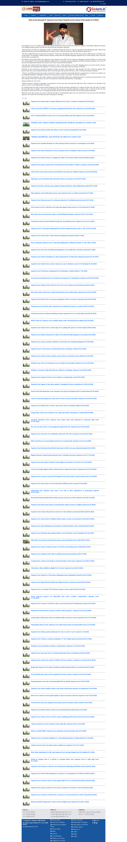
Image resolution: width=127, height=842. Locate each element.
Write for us (76, 829)
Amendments (43, 15)
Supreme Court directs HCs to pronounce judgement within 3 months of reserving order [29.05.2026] (63, 299)
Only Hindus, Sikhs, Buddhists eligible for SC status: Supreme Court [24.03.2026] (57, 568)
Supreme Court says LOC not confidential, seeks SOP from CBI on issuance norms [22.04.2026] (61, 434)
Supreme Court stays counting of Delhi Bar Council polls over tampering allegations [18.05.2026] (62, 342)
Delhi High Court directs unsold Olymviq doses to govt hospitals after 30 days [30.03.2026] (60, 540)
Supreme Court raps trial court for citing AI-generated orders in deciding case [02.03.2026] (60, 653)
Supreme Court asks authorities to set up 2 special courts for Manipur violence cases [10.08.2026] (63, 150)
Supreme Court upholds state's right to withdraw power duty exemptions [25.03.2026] (58, 554)
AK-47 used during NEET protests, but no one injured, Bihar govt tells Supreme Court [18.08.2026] (62, 115)
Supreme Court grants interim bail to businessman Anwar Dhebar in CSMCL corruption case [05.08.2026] (65, 165)
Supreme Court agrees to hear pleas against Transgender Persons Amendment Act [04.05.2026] (62, 384)
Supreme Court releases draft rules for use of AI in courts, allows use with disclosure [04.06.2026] (62, 285)
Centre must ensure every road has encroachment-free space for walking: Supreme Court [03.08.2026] (64, 172)
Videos (74, 836)
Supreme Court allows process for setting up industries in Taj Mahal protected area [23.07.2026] (62, 200)
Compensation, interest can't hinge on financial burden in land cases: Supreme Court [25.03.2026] (62, 561)
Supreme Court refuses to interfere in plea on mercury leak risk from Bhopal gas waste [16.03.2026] (63, 603)
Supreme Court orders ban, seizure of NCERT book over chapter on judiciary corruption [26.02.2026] (63, 660)
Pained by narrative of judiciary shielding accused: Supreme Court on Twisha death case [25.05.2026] (63, 313)
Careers (74, 831)
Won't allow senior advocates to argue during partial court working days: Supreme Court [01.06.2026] (63, 292)
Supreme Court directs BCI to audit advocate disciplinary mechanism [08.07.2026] (57, 235)
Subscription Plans (70, 1)
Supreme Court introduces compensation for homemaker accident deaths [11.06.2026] (59, 271)
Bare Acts (57, 15)
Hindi (104, 3)
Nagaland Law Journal (58, 840)
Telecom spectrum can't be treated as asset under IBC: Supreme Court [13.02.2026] (58, 724)
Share (25, 1)
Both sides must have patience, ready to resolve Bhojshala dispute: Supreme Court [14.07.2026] (62, 214)
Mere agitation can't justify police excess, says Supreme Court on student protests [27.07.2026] (62, 193)
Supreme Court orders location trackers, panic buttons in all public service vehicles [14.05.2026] (62, 356)
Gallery (74, 834)
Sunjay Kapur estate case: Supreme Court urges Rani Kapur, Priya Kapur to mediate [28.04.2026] (62, 412)
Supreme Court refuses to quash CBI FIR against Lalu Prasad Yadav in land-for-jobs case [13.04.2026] (64, 476)
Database (33, 15)
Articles (64, 15)
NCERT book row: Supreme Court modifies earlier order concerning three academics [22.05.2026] (62, 320)
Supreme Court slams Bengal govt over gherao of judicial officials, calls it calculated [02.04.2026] (62, 526)
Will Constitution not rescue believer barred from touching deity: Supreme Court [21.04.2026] (61, 441)
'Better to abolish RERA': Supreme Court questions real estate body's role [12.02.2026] (58, 731)
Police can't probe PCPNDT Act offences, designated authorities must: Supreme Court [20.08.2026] (63, 108)
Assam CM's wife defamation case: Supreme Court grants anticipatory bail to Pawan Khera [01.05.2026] (64, 391)
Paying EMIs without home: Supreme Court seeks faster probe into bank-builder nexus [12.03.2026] (63, 625)
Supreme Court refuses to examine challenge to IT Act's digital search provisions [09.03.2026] (61, 639)
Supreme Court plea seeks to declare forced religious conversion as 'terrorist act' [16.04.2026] (61, 462)
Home (26, 15)
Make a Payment (77, 820)
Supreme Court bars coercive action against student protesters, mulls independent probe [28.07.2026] (64, 186)
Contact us (100, 15)
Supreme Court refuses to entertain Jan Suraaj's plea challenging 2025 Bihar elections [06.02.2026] (63, 766)
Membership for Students (79, 822)
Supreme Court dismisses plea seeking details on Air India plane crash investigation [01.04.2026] (62, 533)
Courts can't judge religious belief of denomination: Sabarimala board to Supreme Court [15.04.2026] (63, 469)
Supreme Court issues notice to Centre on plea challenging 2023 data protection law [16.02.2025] (62, 717)
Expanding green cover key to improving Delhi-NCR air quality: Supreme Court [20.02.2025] (60, 681)
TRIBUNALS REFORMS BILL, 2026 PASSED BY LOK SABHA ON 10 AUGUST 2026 (56, 137)
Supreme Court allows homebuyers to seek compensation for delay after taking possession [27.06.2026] (64, 257)
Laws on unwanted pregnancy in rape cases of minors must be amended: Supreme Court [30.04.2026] (64, 398)
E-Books (93, 15)
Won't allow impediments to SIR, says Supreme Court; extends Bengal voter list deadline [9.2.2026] (63, 752)
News (51, 15)
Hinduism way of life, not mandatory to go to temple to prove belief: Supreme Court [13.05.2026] (62, 363)
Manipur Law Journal (57, 838)
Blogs (86, 15)
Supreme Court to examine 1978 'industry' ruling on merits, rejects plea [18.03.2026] (58, 589)
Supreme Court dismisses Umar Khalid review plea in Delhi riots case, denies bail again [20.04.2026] (63, 448)
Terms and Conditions (58, 822)
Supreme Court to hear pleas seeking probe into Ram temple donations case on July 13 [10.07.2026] (63, 228)
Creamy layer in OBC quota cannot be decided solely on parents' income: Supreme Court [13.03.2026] (63, 617)
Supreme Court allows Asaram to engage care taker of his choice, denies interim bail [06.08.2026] (62, 158)
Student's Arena (79, 15)
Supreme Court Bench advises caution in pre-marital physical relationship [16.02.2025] (59, 710)
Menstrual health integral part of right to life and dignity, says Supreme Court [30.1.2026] (60, 802)
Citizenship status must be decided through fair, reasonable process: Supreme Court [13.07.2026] (62, 221)
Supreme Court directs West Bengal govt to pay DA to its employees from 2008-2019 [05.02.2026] (62, 773)
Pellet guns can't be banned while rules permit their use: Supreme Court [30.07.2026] (58, 179)
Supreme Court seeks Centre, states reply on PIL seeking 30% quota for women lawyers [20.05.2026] (63, 327)
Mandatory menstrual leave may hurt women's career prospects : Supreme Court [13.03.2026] (61, 610)
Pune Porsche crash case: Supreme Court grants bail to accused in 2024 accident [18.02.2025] (61, 702)
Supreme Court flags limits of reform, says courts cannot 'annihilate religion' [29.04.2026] (60, 405)
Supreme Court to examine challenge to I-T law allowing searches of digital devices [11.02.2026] (62, 738)
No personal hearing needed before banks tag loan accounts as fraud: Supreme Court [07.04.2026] (63, 497)
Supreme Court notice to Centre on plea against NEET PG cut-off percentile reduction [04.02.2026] (63, 780)
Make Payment (84, 1)
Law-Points (71, 15)
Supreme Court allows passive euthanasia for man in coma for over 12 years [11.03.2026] (60, 632)
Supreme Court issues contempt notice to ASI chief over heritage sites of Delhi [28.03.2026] (60, 547)
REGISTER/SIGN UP (98, 1)
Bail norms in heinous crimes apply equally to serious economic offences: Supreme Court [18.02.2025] (64, 695)
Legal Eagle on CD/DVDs (80, 824)
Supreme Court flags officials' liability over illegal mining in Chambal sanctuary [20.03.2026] (60, 582)
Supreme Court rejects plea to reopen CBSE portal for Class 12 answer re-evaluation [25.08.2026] (62, 101)
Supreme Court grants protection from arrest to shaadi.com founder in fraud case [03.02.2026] (62, 788)
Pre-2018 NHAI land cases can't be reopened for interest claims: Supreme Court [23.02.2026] (61, 674)
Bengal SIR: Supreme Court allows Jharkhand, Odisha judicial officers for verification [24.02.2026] (62, 667)
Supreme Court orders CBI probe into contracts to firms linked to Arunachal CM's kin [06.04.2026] (62, 512)
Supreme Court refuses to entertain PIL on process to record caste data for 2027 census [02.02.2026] (64, 795)
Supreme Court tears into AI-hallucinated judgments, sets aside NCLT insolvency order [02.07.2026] (63, 250)
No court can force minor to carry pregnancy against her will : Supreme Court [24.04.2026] (60, 427)
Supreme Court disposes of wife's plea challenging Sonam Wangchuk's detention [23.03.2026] (61, 575)
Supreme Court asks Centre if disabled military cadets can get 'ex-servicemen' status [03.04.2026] (62, 519)
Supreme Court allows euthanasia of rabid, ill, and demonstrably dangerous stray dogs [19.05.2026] (63, 335)
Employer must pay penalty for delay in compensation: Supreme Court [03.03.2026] (58, 646)
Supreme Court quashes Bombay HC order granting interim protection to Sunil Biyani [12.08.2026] (62, 143)
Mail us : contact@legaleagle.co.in (39, 1)
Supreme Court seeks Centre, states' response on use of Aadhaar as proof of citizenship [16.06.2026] (64, 264)
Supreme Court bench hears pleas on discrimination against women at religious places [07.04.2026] (63, 505)
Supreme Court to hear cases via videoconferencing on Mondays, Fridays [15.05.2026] (58, 349)
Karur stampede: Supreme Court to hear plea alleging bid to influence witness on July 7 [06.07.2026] (63, 242)
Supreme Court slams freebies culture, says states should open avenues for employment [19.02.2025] (64, 688)
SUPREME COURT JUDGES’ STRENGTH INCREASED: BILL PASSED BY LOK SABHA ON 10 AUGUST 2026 (63, 123)
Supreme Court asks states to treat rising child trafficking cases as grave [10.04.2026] (59, 483)
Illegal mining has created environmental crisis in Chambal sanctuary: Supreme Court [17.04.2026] (63, 455)
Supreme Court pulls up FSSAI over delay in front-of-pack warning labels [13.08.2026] (58, 130)
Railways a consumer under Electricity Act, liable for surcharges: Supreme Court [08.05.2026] (61, 370)
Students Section (77, 827)
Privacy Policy (55, 829)
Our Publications (56, 836)
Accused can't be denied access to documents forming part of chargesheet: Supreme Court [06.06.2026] (64, 278)
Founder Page (55, 820)
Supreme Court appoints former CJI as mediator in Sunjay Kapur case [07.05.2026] (58, 377)
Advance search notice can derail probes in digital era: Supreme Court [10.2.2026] (57, 745)
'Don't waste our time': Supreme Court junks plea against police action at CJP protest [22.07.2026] (63, 207)
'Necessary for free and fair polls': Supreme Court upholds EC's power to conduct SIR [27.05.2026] (62, 306)
